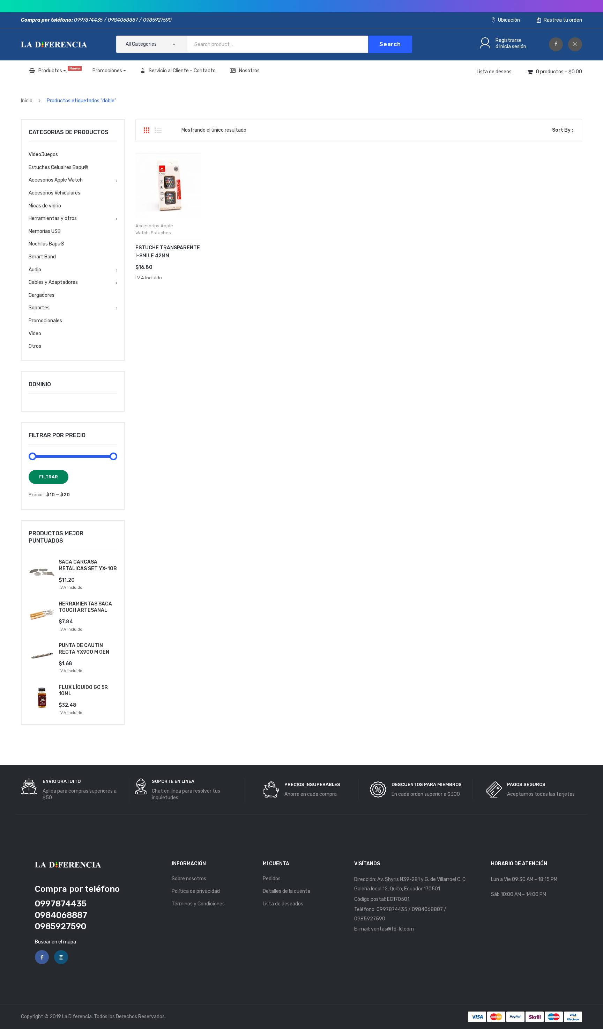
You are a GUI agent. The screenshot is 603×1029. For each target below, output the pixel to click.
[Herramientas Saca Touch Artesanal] (42, 614)
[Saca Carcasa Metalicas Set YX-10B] (42, 572)
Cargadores (41, 295)
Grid (146, 130)
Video (35, 334)
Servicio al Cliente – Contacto (182, 71)
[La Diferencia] (54, 44)
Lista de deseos (494, 72)
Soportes (39, 308)
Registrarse (509, 40)
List (158, 130)
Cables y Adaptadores (53, 282)
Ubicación (508, 20)
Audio (35, 270)
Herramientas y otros (53, 218)
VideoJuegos (43, 154)
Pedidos (272, 879)
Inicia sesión (512, 47)
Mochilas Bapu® (47, 244)
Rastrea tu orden (562, 20)
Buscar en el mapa (55, 942)
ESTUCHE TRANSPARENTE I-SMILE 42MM (167, 252)
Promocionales (45, 321)
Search (390, 44)
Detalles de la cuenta (286, 891)
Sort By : (562, 130)
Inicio (26, 101)
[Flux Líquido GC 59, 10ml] (42, 697)
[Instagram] (575, 44)
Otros (35, 346)
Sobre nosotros (189, 879)
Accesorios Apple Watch (56, 180)
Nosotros (249, 71)
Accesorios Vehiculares (54, 193)
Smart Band (42, 257)
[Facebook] (556, 44)
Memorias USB (45, 231)
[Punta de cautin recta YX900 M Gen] (42, 655)
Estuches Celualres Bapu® (58, 167)
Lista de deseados (283, 904)
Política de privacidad (196, 891)
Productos (59, 70)
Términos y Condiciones (198, 904)
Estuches (161, 232)
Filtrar (48, 476)
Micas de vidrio (45, 206)
